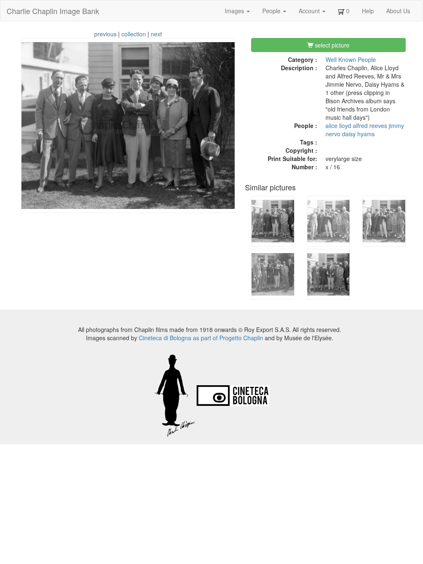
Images (235, 11)
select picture (331, 45)
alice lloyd (338, 125)
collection (133, 34)
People (272, 11)
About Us (398, 11)
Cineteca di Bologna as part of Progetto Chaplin (201, 338)
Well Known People (351, 59)
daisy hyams (358, 134)
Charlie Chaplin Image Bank (53, 10)
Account (310, 11)
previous (105, 34)
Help (368, 11)
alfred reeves (370, 125)
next (156, 34)
